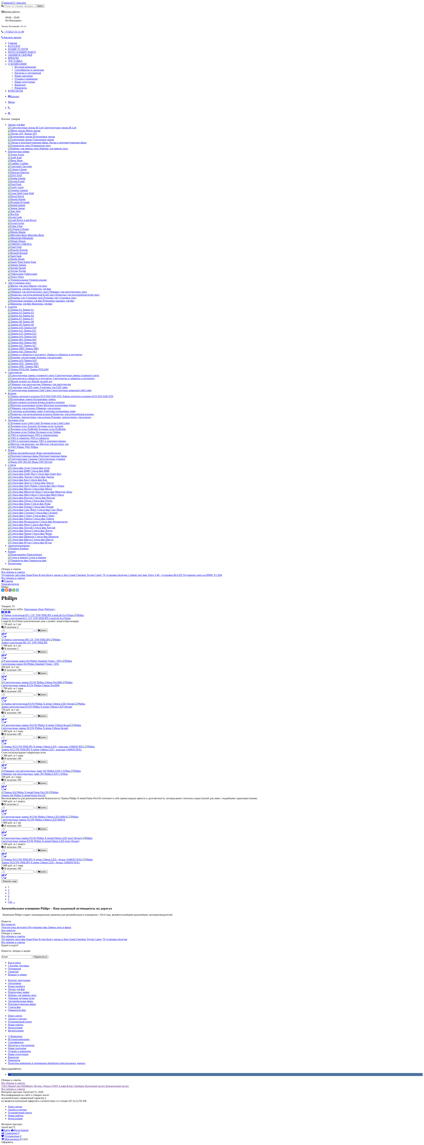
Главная (12, 43)
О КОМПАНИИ (17, 64)
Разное (12, 551)
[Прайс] (9, 612)
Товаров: (6, 606)
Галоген (12, 306)
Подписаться (40, 957)
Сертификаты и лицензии (29, 69)
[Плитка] (2, 612)
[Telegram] (17, 590)
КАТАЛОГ (14, 46)
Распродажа (14, 563)
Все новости (8, 924)
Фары (11, 450)
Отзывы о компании (26, 78)
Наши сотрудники (25, 81)
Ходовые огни (16, 420)
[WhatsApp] (13, 590)
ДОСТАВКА (15, 61)
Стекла (12, 465)
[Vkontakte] (9, 1074)
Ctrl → (11, 902)
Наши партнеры (24, 75)
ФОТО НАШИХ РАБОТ (22, 52)
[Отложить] (4, 636)
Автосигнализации (19, 545)
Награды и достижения (28, 72)
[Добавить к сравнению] (4, 633)
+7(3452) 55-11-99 (14, 31)
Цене (41, 609)
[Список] (6, 612)
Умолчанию (30, 609)
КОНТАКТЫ (15, 90)
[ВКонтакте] (2, 590)
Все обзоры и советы (13, 572)
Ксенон (12, 393)
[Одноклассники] (6, 590)
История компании (25, 67)
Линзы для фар (16, 124)
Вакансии (20, 84)
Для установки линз (19, 282)
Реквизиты (21, 87)
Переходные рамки (18, 151)
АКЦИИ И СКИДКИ (20, 55)
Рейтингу (50, 609)
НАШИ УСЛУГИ (18, 49)
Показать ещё (10, 881)
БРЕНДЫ (13, 58)
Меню (11, 102)
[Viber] (10, 590)
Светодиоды (15, 372)
